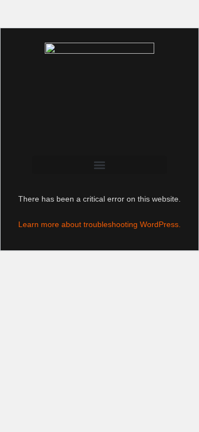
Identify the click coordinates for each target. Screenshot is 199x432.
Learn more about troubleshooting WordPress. (99, 224)
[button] (99, 165)
